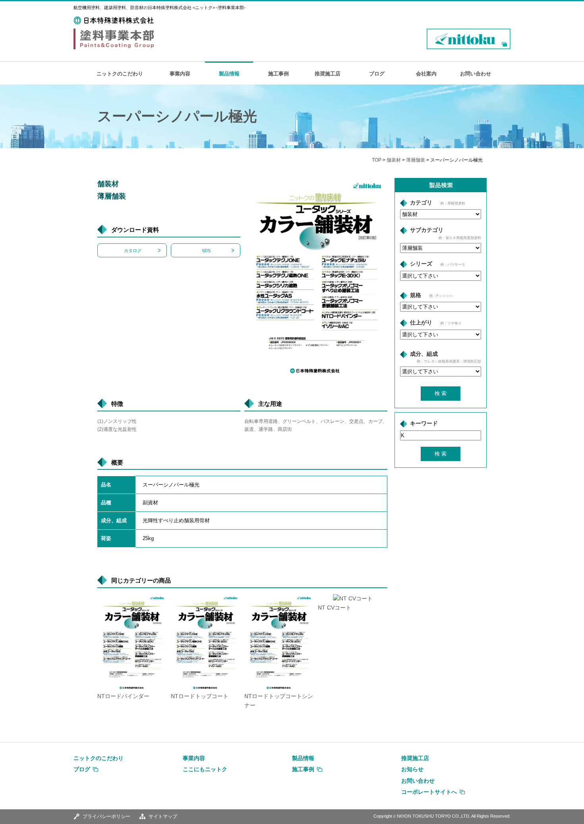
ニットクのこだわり (120, 74)
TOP (376, 160)
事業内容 (180, 74)
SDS (206, 250)
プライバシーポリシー (106, 816)
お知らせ (412, 769)
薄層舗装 (415, 160)
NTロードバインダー (123, 696)
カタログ (132, 250)
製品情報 (229, 74)
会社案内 (426, 74)
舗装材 (394, 160)
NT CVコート (334, 608)
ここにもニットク (205, 769)
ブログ (377, 74)
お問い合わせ (475, 74)
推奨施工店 (327, 74)
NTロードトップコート (199, 696)
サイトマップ (163, 816)
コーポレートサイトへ (429, 792)
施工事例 (278, 74)
